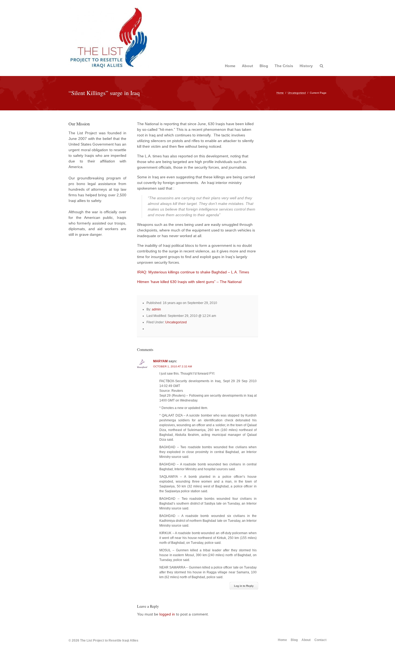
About (247, 66)
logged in (167, 614)
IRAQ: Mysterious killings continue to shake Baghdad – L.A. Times (193, 272)
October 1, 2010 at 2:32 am (172, 366)
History (306, 66)
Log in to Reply (244, 585)
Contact (320, 640)
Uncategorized (297, 92)
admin (156, 309)
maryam (160, 361)
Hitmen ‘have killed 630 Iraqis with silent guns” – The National (189, 282)
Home (230, 66)
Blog (264, 66)
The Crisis (284, 66)
